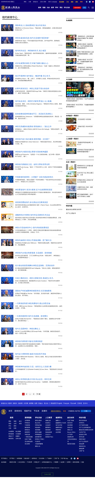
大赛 (29, 1)
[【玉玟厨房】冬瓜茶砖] (71, 123)
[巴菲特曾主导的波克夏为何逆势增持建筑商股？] (71, 153)
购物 (81, 1)
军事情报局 (38, 434)
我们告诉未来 (83, 420)
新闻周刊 (27, 432)
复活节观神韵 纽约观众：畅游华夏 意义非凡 (32, 76)
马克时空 (37, 441)
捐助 (72, 1)
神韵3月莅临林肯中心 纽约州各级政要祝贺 (32, 228)
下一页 (38, 394)
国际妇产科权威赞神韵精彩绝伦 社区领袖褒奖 (33, 291)
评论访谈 (67, 7)
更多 (82, 462)
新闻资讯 (18, 411)
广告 (67, 1)
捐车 (77, 1)
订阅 (85, 411)
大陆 (10, 428)
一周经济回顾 (29, 437)
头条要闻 (11, 431)
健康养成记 (59, 427)
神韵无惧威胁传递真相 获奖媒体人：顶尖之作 (33, 126)
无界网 (69, 462)
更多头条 (91, 75)
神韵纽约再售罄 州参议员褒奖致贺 (29, 341)
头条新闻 (69, 20)
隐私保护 (27, 458)
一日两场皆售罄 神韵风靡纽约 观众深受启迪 (32, 303)
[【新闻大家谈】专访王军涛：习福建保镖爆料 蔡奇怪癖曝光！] (71, 63)
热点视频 (18, 431)
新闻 (39, 7)
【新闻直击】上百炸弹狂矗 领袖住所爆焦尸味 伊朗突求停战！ (85, 38)
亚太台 (46, 403)
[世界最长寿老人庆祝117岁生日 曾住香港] (71, 184)
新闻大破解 (38, 432)
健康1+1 (58, 420)
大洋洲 (26, 403)
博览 (61, 7)
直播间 (44, 411)
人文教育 (48, 418)
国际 (10, 421)
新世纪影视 (76, 462)
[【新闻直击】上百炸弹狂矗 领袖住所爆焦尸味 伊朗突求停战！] (71, 40)
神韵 (25, 1)
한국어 (85, 403)
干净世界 (29, 462)
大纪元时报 (21, 462)
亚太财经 (27, 444)
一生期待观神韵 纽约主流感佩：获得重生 (31, 316)
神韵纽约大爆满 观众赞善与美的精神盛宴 (31, 152)
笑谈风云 (48, 423)
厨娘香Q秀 (70, 437)
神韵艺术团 (12, 462)
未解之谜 (48, 420)
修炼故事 (81, 448)
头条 (48, 7)
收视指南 (19, 458)
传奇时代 (81, 423)
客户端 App (64, 458)
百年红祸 (81, 437)
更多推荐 (91, 110)
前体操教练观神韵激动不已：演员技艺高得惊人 (34, 114)
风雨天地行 (82, 439)
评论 (10, 426)
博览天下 (11, 436)
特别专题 (69, 206)
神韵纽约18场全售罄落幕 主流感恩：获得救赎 (33, 253)
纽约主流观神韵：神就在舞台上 (27, 329)
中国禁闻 (27, 425)
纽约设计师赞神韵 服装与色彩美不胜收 (30, 354)
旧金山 (40, 403)
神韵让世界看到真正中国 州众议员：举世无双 (33, 379)
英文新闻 (61, 1)
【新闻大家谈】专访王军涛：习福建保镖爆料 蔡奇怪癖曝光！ (85, 61)
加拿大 (15, 403)
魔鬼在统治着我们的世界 (73, 209)
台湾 (15, 423)
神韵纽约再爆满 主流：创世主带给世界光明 (32, 164)
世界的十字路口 (39, 439)
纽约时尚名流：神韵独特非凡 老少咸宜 (30, 51)
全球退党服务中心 (47, 462)
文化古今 (48, 434)
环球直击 (27, 423)
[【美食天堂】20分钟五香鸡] (71, 130)
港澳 (15, 421)
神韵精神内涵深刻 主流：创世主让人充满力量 (33, 367)
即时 (56, 7)
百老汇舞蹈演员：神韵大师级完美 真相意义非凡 (34, 278)
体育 (20, 423)
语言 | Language (52, 1)
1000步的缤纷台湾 (72, 440)
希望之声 (37, 462)
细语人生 (37, 446)
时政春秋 (37, 427)
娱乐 (20, 421)
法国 (35, 403)
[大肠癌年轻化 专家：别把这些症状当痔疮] (71, 191)
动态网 (62, 462)
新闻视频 (28, 418)
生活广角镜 (70, 420)
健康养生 (59, 418)
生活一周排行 (70, 162)
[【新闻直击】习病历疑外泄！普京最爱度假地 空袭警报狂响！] (71, 71)
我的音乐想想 (71, 444)
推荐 (52, 7)
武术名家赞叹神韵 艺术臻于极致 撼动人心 (31, 63)
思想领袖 (37, 429)
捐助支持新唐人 (56, 411)
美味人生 (70, 429)
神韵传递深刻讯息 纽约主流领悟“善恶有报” (32, 38)
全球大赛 (18, 438)
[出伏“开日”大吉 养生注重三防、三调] (71, 176)
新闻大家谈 (38, 420)
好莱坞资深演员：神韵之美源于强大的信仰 (32, 88)
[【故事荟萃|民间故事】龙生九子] (71, 146)
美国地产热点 (49, 437)
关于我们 (12, 458)
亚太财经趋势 (29, 441)
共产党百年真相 (83, 425)
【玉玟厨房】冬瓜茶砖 (84, 119)
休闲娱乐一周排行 (72, 116)
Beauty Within (71, 432)
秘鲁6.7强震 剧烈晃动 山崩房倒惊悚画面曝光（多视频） (85, 54)
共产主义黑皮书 (71, 213)
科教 (15, 428)
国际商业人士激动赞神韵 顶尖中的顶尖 (30, 25)
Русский (73, 403)
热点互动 (37, 423)
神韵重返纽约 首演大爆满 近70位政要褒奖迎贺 (33, 190)
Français (66, 403)
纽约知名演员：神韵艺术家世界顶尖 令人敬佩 (33, 101)
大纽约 (9, 403)
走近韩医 (58, 432)
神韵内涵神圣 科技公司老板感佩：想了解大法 (33, 240)
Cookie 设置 (47, 474)
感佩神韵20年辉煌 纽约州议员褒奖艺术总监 (32, 215)
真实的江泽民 (83, 434)
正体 (41, 1)
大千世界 (70, 434)
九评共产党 (82, 432)
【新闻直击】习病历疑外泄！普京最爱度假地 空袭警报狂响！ (85, 69)
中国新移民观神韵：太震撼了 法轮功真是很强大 (34, 177)
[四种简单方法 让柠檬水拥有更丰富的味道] (71, 169)
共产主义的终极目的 (85, 427)
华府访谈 (27, 434)
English (59, 403)
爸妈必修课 (48, 432)
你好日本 (70, 423)
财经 (15, 426)
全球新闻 (27, 420)
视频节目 (28, 411)
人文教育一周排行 (72, 139)
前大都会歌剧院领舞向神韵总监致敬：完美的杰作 (35, 265)
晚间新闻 (27, 427)
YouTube (93, 2)
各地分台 (35, 1)
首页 (10, 411)
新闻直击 (27, 429)
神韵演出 (11, 438)
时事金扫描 (38, 425)
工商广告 (81, 451)
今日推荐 (69, 79)
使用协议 (34, 458)
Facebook (87, 2)
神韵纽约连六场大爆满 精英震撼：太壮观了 (32, 139)
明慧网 (56, 462)
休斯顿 (31, 403)
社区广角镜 (28, 439)
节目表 (36, 411)
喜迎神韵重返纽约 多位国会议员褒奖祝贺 (31, 202)
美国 (10, 423)
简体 (45, 1)
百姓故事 (81, 444)
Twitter (90, 2)
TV (84, 7)
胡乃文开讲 (59, 425)
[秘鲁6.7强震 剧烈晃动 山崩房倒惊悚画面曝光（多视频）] (71, 55)
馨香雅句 (48, 427)
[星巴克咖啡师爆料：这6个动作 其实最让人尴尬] (71, 198)
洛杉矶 (20, 403)
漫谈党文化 (82, 446)
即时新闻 (11, 434)
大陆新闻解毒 (39, 444)
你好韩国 (70, 425)
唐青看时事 (38, 437)
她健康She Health (61, 423)
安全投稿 (41, 458)
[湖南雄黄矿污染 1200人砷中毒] (80, 97)
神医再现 (58, 429)
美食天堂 (70, 427)
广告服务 (49, 458)
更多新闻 (91, 133)
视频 (43, 7)
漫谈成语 (48, 429)
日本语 (79, 403)
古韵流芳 (48, 425)
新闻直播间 (77, 7)
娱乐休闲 (70, 418)
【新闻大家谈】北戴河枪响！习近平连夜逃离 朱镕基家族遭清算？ (85, 46)
